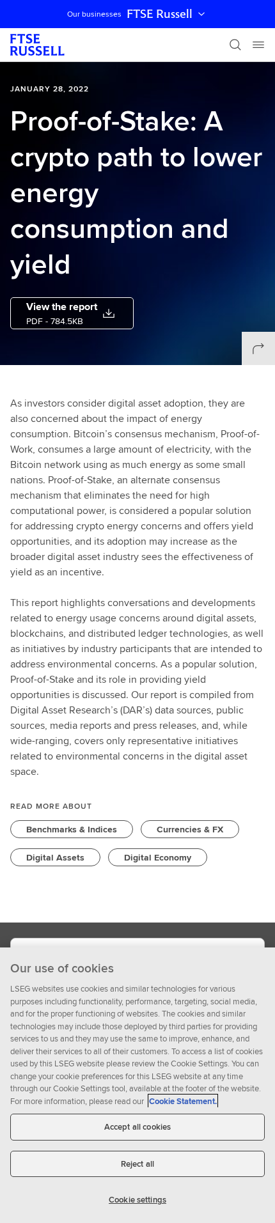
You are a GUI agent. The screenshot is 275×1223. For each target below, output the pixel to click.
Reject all (137, 1164)
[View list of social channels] (258, 348)
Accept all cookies (137, 1127)
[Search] (235, 44)
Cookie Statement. (183, 1101)
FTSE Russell (159, 14)
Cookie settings (137, 1200)
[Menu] (258, 44)
